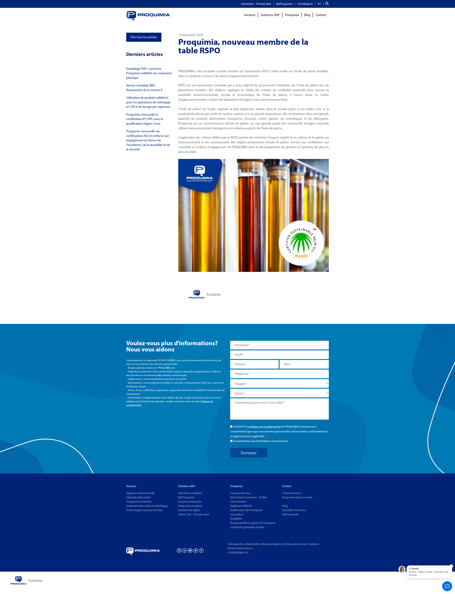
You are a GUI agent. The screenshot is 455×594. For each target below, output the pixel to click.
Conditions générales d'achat (247, 527)
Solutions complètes (190, 493)
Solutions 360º (270, 15)
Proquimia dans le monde (297, 497)
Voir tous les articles (144, 37)
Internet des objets (189, 510)
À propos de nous (240, 493)
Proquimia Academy (190, 506)
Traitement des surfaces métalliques (147, 506)
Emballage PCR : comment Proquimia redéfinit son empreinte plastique (149, 73)
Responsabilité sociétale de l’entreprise (253, 523)
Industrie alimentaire (138, 497)
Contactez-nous (291, 493)
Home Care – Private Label (193, 514)
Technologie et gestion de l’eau (144, 510)
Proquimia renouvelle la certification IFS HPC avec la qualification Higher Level (144, 119)
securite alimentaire (190, 501)
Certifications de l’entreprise (246, 510)
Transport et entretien (139, 501)
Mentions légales (271, 544)
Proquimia (292, 15)
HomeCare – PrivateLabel (256, 3)
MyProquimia (284, 3)
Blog (307, 15)
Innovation (236, 514)
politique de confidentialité (264, 426)
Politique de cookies (296, 544)
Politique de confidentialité (244, 544)
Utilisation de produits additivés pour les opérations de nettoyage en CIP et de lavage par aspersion (148, 102)
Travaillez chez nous (294, 510)
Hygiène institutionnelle (140, 493)
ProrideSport (305, 3)
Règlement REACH (241, 506)
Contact (321, 15)
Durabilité (236, 518)
